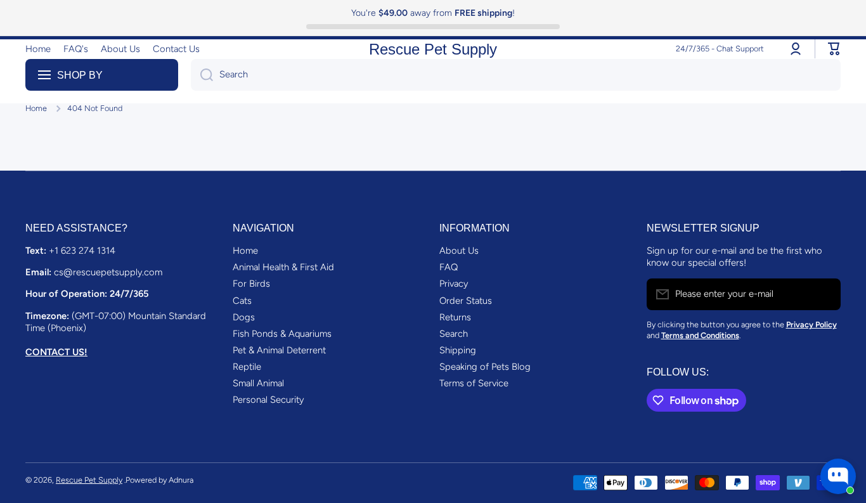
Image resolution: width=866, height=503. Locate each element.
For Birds (251, 283)
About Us (459, 250)
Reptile (247, 366)
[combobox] (516, 75)
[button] (834, 48)
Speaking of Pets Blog (485, 366)
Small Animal (258, 383)
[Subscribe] (825, 294)
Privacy (453, 283)
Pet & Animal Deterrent (279, 350)
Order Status (465, 300)
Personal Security (268, 399)
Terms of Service (473, 383)
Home (36, 108)
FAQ (448, 267)
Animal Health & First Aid (283, 267)
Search (453, 333)
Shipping (457, 350)
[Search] (202, 75)
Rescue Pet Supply (89, 480)
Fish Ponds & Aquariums (282, 333)
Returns (455, 317)
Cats (242, 300)
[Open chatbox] (838, 476)
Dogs (244, 317)
